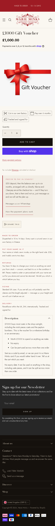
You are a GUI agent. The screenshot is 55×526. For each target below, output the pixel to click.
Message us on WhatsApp (18, 203)
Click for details (36, 7)
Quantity (5, 126)
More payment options (11, 160)
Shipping (15, 170)
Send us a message (15, 476)
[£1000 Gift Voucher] (27, 78)
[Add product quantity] (17, 133)
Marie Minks (22, 507)
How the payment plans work (19, 211)
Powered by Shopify (37, 507)
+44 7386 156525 (15, 470)
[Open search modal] (10, 20)
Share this (13, 224)
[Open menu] (4, 20)
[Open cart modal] (50, 20)
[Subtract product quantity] (5, 133)
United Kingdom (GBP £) (16, 502)
